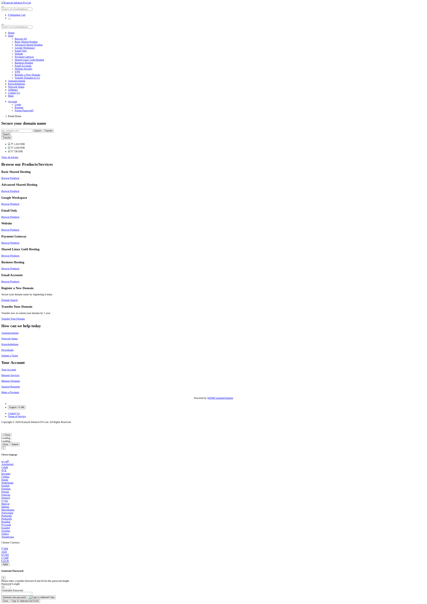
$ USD (5, 554)
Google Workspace (25, 47)
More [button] (11, 95)
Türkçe (5, 533)
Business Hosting (24, 62)
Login (18, 104)
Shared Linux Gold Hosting (29, 59)
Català (4, 467)
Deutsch (5, 497)
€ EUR (5, 560)
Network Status (16, 86)
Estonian (6, 488)
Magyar (5, 503)
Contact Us (14, 92)
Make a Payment (10, 392)
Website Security (23, 68)
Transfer (48, 130)
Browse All (21, 38)
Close (5, 444)
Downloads (7, 350)
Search (37, 130)
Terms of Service (17, 416)
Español (5, 527)
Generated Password (12, 590)
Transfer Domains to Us (27, 77)
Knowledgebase (16, 83)
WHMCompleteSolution (220, 398)
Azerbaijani (7, 464)
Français (5, 494)
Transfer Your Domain (13, 318)
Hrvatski (5, 473)
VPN (17, 71)
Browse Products (10, 178)
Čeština (5, 476)
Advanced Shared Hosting (29, 44)
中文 (4, 470)
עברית (4, 500)
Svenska (5, 530)
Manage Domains (10, 381)
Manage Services (10, 375)
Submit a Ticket (9, 355)
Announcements (16, 80)
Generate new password (14, 597)
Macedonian (7, 509)
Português (6, 515)
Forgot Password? (24, 110)
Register (19, 107)
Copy (51, 597)
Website (19, 53)
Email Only (21, 50)
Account (12, 101)
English (5, 485)
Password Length (10, 583)
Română (5, 521)
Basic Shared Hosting (26, 41)
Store (11, 35)
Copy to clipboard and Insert (25, 601)
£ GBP (5, 557)
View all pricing (9, 157)
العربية (5, 461)
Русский (6, 524)
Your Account (8, 369)
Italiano (5, 506)
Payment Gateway (24, 56)
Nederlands (7, 482)
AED (4, 551)
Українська (7, 536)
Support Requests (10, 386)
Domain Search (9, 300)
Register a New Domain (27, 74)
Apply (5, 564)
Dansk (4, 479)
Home (11, 32)
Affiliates (13, 89)
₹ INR (4, 548)
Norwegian (7, 512)
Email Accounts (23, 65)
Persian (5, 491)
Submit (15, 444)
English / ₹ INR (16, 407)
